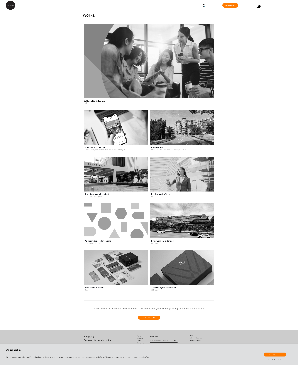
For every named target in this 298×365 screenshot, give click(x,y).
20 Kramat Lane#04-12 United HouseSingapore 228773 (196, 338)
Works (139, 336)
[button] (230, 5)
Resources (140, 343)
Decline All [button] (275, 360)
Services (140, 338)
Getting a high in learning (94, 101)
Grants (139, 340)
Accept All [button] (275, 354)
